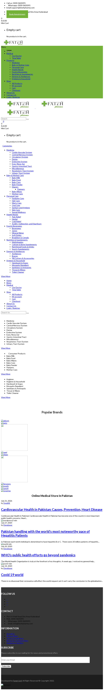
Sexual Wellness (19, 212)
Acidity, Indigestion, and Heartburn (26, 224)
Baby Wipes (17, 191)
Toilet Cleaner (18, 272)
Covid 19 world (12, 575)
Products (10, 60)
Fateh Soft (17, 681)
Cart (14, 88)
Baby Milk (16, 178)
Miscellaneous (18, 168)
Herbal (14, 219)
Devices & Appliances (21, 76)
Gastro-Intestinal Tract (22, 166)
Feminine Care (18, 198)
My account (17, 86)
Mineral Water (18, 233)
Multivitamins (17, 242)
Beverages (16, 228)
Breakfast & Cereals (20, 237)
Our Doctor (17, 56)
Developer (8, 525)
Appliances (16, 254)
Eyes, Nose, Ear (18, 164)
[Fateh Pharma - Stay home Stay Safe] (13, 44)
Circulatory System (20, 157)
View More (5, 276)
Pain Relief (16, 217)
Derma (14, 159)
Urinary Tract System (21, 173)
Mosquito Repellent (20, 265)
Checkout (16, 90)
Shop (8, 81)
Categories (7, 146)
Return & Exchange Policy (17, 640)
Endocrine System (19, 161)
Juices (14, 230)
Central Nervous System (22, 154)
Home (9, 51)
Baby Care (16, 182)
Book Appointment (17, 14)
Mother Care (17, 194)
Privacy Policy (12, 636)
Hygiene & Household (21, 79)
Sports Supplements (20, 249)
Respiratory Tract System (23, 171)
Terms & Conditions (14, 638)
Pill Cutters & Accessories (23, 258)
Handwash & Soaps (20, 263)
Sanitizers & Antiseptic (21, 267)
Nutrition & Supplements (22, 74)
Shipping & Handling (14, 643)
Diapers (15, 187)
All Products (17, 83)
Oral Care (16, 205)
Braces (15, 256)
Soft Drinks (16, 235)
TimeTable (16, 58)
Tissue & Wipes (18, 270)
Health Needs (18, 69)
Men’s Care (16, 203)
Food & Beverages (19, 72)
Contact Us (11, 95)
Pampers (21, 189)
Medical (9, 53)
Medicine (16, 63)
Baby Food (16, 180)
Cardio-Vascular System (22, 152)
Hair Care (16, 201)
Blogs (8, 283)
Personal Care (18, 67)
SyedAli (7, 503)
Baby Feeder (17, 184)
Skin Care (16, 210)
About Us (10, 92)
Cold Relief (16, 221)
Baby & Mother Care (20, 65)
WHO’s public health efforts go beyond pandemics (38, 555)
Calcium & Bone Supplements (24, 244)
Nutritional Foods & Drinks (23, 247)
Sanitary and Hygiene (21, 207)
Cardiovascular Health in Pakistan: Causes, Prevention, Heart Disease (51, 509)
